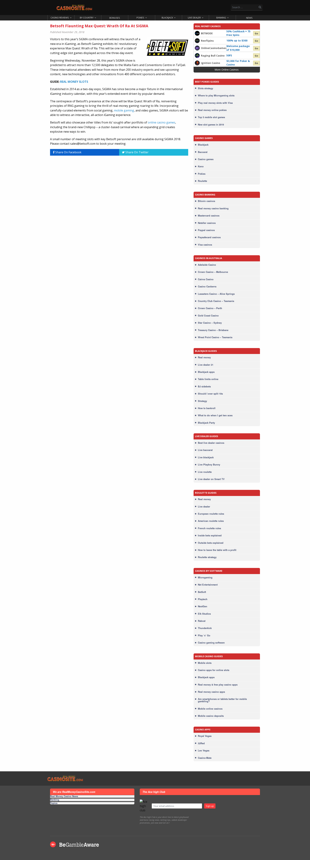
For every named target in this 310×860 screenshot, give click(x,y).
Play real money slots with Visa (215, 102)
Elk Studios (204, 613)
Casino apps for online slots (213, 670)
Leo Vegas (203, 750)
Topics (53, 803)
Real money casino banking (213, 208)
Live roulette (205, 472)
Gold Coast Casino (208, 315)
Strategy (202, 401)
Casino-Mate (205, 757)
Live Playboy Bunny (209, 464)
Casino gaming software (211, 642)
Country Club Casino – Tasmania (216, 301)
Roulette (202, 181)
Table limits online (208, 379)
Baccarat (202, 152)
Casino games (205, 159)
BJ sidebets (204, 386)
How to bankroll (206, 408)
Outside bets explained (210, 542)
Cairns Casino (205, 279)
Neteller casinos (207, 223)
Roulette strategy (207, 557)
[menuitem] (60, 17)
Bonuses (114, 17)
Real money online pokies (212, 110)
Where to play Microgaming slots (216, 95)
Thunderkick (205, 628)
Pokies (140, 17)
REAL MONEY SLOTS (74, 82)
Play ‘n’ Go (204, 635)
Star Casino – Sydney (210, 322)
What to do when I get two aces (215, 415)
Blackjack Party (206, 422)
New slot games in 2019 (211, 124)
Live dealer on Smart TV (211, 479)
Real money (204, 357)
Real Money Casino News (64, 796)
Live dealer (204, 506)
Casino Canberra (207, 286)
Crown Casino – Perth (210, 308)
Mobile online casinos (210, 708)
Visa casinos (205, 244)
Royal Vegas (205, 736)
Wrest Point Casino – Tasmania (215, 337)
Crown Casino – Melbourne (213, 272)
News (249, 17)
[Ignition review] (197, 63)
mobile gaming (124, 110)
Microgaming (205, 577)
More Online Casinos (227, 69)
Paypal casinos (206, 230)
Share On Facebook (68, 152)
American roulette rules (211, 521)
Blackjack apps (206, 372)
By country (86, 17)
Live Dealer (194, 17)
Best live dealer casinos (211, 442)
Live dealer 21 (205, 364)
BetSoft (202, 592)
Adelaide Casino (207, 264)
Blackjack (167, 17)
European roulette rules (211, 513)
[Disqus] (119, 203)
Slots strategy (205, 88)
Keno (201, 166)
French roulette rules (209, 528)
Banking (221, 17)
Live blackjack (206, 457)
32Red (201, 743)
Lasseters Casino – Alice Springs (216, 293)
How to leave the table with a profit (217, 550)
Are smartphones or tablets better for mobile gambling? (222, 700)
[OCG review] (197, 48)
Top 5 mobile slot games (211, 117)
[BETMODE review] (197, 33)
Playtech (202, 599)
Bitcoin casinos (206, 201)
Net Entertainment (208, 584)
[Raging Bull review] (197, 55)
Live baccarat (205, 450)
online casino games (161, 122)
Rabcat (201, 621)
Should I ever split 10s (210, 393)
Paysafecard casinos (209, 237)
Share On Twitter (137, 152)
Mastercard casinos (208, 215)
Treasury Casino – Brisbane (213, 330)
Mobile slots (205, 663)
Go (256, 33)
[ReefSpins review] (197, 40)
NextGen (202, 606)
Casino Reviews (60, 17)
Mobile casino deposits (211, 715)
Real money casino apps (211, 691)
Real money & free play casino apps (218, 684)
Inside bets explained (210, 535)
